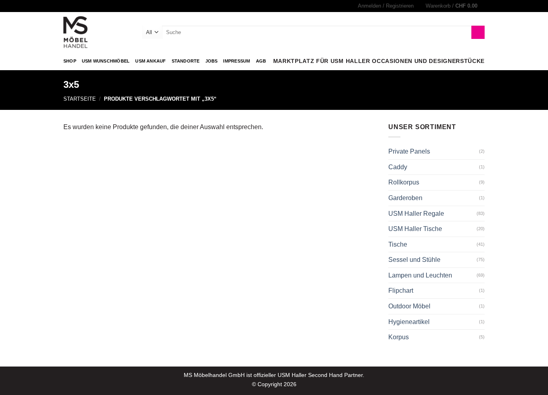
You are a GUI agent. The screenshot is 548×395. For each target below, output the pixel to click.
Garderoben (405, 197)
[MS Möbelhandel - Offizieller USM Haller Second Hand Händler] (96, 32)
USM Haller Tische (415, 228)
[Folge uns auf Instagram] (67, 6)
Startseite (79, 99)
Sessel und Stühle (414, 259)
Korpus (398, 337)
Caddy (397, 167)
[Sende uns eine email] (75, 6)
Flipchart (400, 290)
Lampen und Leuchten (420, 275)
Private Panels (409, 151)
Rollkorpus (403, 182)
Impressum (236, 61)
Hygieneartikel (409, 321)
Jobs (211, 61)
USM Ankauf (150, 61)
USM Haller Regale (416, 213)
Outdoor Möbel (409, 306)
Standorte (186, 61)
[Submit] (478, 32)
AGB (261, 61)
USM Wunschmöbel (106, 61)
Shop (69, 61)
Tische (397, 244)
